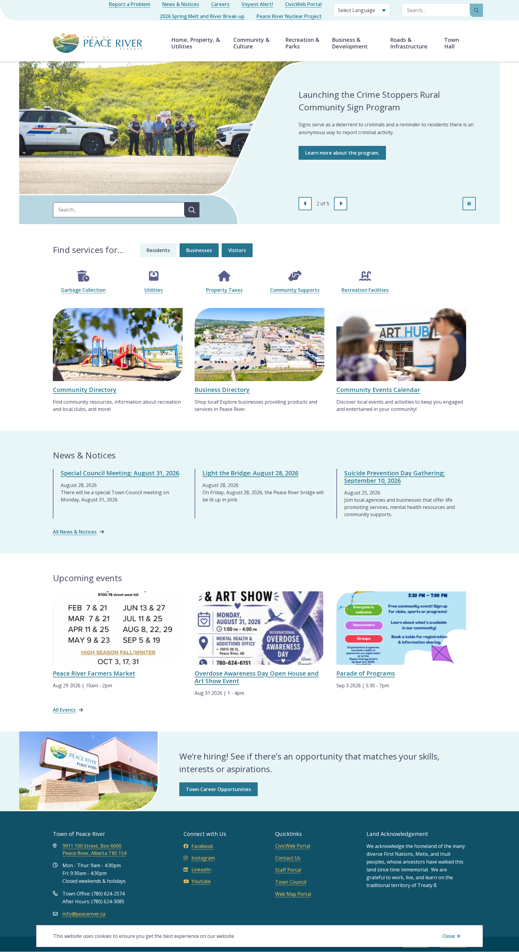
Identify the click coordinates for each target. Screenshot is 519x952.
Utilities (153, 290)
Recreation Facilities (365, 290)
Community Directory (85, 390)
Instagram (203, 858)
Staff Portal (288, 870)
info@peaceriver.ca (83, 913)
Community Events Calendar (378, 390)
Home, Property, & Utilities (195, 43)
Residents (158, 250)
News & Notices (180, 4)
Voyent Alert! (257, 4)
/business (206, 311)
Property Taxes (224, 290)
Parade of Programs (365, 673)
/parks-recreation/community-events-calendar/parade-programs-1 (401, 598)
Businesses (199, 250)
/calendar (347, 311)
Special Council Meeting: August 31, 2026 (120, 473)
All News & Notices (75, 531)
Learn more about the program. (342, 152)
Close (448, 936)
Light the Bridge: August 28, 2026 (250, 473)
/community (67, 311)
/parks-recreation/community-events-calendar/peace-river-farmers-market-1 (116, 598)
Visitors (237, 250)
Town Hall (451, 43)
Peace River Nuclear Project (289, 16)
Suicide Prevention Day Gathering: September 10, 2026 (394, 477)
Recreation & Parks (302, 43)
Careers (220, 4)
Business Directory (222, 390)
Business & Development (350, 43)
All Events (64, 710)
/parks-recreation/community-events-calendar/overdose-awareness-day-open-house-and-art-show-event (256, 602)
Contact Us (287, 858)
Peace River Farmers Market (94, 673)
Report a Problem (129, 4)
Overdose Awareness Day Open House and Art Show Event (257, 677)
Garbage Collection (83, 290)
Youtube (201, 881)
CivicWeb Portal (303, 4)
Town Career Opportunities (218, 789)
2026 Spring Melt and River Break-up (202, 16)
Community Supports (295, 290)
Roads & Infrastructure (408, 43)
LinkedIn (201, 869)
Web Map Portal (293, 894)
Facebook (202, 846)
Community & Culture (251, 43)
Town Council (290, 882)
